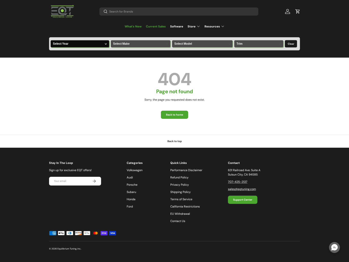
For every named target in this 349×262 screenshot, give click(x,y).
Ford (130, 206)
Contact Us (177, 221)
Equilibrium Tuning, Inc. (69, 248)
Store (192, 26)
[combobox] (178, 11)
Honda (131, 199)
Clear (291, 43)
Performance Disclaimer (186, 170)
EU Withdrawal (180, 214)
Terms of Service (181, 199)
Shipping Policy (180, 192)
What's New (133, 26)
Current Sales (156, 26)
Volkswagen (135, 170)
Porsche (132, 185)
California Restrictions (185, 206)
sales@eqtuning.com (242, 189)
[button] (298, 11)
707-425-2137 (237, 182)
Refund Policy (179, 177)
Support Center (242, 199)
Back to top (174, 141)
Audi (130, 177)
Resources (212, 26)
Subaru (131, 192)
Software (176, 26)
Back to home (174, 114)
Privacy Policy (179, 185)
